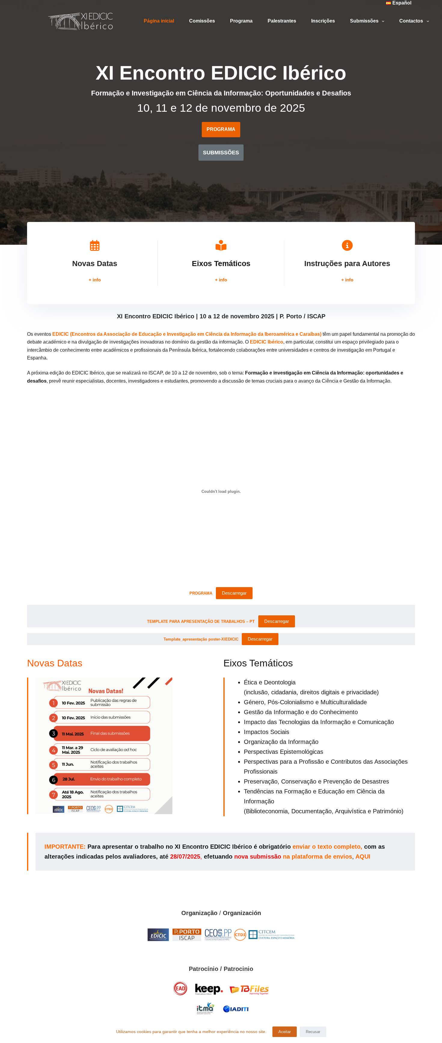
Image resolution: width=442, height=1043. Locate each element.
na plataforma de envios (317, 856)
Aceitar (284, 1031)
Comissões (202, 20)
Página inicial (159, 20)
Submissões (364, 20)
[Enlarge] (287, 933)
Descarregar (234, 593)
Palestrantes (282, 20)
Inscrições (323, 20)
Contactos (411, 20)
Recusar (313, 1031)
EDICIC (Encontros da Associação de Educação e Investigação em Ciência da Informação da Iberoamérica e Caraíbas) (186, 334)
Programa (241, 20)
